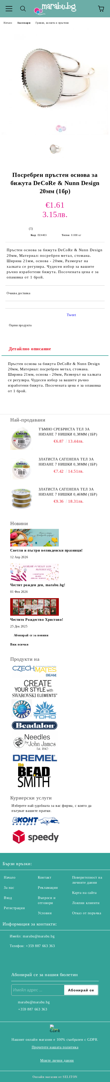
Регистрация (14, 908)
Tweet (71, 315)
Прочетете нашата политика (55, 1047)
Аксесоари (23, 22)
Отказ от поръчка (86, 913)
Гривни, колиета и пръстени (52, 22)
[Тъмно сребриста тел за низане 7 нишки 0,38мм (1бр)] (21, 438)
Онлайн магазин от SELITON (55, 1077)
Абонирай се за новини (31, 635)
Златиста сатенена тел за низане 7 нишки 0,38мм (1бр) (68, 461)
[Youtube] (32, 956)
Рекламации (48, 888)
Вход (8, 898)
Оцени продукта (20, 325)
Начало (8, 22)
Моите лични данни (57, 1060)
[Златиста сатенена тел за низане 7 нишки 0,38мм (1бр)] (21, 468)
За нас (9, 888)
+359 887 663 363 (40, 946)
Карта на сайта (84, 893)
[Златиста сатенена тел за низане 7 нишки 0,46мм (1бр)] (21, 498)
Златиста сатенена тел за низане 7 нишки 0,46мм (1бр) (68, 491)
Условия (44, 913)
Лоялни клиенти (86, 903)
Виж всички (19, 644)
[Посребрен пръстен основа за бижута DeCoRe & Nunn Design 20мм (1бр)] (55, 133)
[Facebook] (9, 956)
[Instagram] (20, 956)
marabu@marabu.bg (38, 936)
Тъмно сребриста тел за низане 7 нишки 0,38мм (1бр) (68, 431)
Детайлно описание (30, 348)
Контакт (44, 877)
